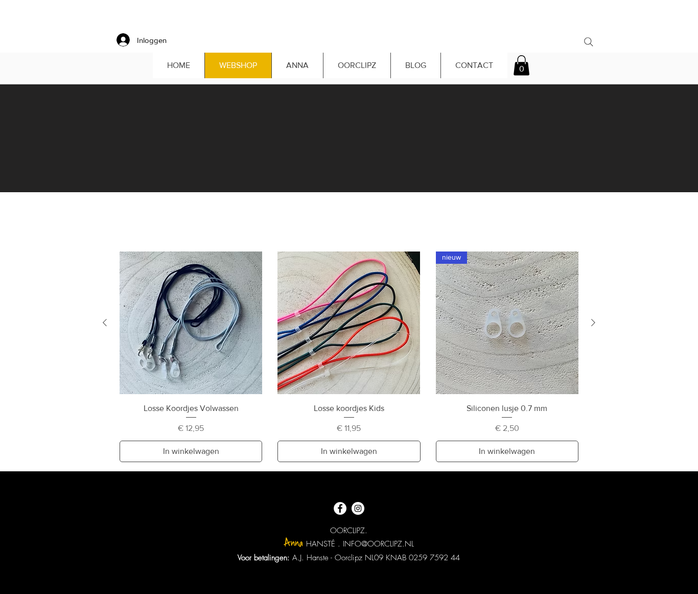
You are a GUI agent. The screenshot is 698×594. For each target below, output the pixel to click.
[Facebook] (340, 508)
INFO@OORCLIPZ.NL (378, 544)
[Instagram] (358, 508)
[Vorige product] (105, 322)
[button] (521, 65)
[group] (349, 357)
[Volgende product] (593, 322)
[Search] (588, 42)
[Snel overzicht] (191, 323)
